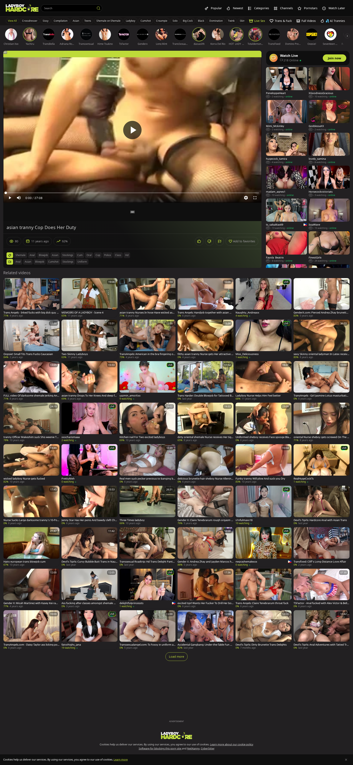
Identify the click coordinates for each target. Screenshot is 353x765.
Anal (18, 261)
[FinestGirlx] (329, 247)
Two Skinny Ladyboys (74, 354)
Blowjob (39, 261)
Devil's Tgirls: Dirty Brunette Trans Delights (261, 644)
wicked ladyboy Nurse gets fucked (24, 478)
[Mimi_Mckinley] (286, 115)
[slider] (132, 192)
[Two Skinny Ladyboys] (89, 339)
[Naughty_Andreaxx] (264, 298)
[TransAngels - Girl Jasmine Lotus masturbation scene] (322, 381)
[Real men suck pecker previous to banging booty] (147, 464)
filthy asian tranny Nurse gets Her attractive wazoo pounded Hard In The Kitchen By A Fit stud (205, 354)
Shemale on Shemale (108, 20)
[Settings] (246, 198)
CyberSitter (207, 748)
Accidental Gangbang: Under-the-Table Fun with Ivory (205, 644)
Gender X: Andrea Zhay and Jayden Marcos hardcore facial (205, 561)
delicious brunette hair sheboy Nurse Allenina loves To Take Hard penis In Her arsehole (205, 478)
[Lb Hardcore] (22, 8)
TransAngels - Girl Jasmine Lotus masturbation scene (322, 395)
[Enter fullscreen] (255, 198)
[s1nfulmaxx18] (264, 505)
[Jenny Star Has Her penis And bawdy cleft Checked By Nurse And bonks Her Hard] (89, 505)
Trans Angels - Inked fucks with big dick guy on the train (30, 312)
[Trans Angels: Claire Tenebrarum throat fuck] (264, 588)
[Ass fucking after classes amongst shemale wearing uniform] (89, 588)
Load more (176, 656)
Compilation (60, 20)
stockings (67, 255)
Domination (216, 20)
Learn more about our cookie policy (231, 744)
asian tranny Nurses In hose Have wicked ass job (147, 312)
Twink (231, 20)
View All (12, 20)
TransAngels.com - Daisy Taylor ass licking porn (30, 644)
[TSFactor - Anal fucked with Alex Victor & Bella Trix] (322, 588)
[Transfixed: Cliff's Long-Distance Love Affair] (322, 547)
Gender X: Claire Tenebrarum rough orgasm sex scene (205, 520)
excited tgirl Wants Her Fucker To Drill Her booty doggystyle (205, 603)
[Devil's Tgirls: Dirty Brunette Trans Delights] (264, 630)
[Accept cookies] (346, 759)
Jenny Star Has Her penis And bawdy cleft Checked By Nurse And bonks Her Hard (88, 520)
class (118, 255)
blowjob (43, 255)
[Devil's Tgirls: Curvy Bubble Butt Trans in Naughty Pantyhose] (89, 547)
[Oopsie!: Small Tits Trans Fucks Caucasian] (31, 339)
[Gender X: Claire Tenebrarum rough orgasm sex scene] (205, 505)
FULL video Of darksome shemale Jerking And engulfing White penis (31, 395)
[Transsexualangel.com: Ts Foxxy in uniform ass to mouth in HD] (147, 630)
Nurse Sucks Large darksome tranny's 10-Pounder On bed (31, 520)
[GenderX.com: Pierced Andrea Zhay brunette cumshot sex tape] (322, 298)
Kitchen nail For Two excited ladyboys (142, 437)
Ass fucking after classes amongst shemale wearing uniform (89, 603)
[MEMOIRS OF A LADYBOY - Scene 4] (89, 298)
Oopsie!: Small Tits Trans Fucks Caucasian (28, 354)
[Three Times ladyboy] (147, 505)
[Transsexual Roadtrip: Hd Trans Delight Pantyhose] (147, 547)
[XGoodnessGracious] (329, 82)
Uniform (82, 261)
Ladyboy (130, 20)
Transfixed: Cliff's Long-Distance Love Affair (320, 561)
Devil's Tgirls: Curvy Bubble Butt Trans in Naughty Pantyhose (89, 561)
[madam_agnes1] (286, 181)
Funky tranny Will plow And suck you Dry (260, 478)
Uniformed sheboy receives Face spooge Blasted (263, 437)
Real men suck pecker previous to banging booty (147, 478)
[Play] (132, 130)
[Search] (98, 8)
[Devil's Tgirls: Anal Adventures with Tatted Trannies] (322, 630)
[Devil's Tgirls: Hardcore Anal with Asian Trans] (322, 505)
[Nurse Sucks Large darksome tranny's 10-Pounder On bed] (31, 505)
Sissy (45, 20)
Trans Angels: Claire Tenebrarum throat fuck (262, 603)
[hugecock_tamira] (286, 148)
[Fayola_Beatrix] (286, 247)
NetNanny (193, 748)
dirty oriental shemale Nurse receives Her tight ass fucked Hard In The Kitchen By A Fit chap (205, 437)
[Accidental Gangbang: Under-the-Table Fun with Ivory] (205, 630)
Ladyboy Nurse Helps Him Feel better (258, 395)
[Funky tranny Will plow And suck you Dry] (264, 464)
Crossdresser (29, 20)
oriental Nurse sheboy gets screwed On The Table (321, 437)
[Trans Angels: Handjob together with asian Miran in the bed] (205, 298)
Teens (87, 20)
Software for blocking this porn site (160, 748)
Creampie (161, 20)
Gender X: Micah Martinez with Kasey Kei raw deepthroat (30, 603)
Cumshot (146, 20)
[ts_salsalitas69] (286, 214)
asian (55, 255)
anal (32, 255)
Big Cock (188, 20)
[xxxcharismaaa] (89, 422)
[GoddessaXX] (329, 115)
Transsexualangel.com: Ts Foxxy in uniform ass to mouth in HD (147, 644)
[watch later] (8, 283)
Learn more (121, 759)
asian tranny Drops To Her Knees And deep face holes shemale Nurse (89, 395)
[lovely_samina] (329, 148)
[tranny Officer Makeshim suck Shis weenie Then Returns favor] (31, 422)
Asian (76, 20)
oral (89, 255)
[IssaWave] (329, 214)
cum (80, 255)
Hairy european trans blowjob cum (24, 561)
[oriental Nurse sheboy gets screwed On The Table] (322, 422)
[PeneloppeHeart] (286, 82)
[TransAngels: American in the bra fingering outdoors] (147, 339)
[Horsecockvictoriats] (329, 181)
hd (126, 255)
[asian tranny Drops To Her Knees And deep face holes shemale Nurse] (89, 381)
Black (201, 20)
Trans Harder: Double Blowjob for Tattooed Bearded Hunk (205, 395)
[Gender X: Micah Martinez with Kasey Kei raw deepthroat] (31, 588)
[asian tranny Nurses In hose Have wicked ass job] (147, 298)
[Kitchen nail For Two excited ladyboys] (147, 422)
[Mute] (19, 198)
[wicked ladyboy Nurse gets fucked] (31, 464)
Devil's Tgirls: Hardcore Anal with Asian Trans (320, 520)
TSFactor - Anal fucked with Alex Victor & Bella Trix (321, 603)
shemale (21, 255)
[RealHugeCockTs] (322, 464)
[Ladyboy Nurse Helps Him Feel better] (264, 381)
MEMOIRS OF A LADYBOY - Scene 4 (82, 312)
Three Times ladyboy (132, 520)
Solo (175, 20)
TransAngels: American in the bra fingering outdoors (147, 354)
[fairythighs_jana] (89, 630)
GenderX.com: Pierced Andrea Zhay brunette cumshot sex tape (322, 312)
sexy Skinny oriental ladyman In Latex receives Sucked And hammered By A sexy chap (321, 354)
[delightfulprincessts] (147, 588)
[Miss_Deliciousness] (264, 339)
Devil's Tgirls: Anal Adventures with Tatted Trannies (321, 644)
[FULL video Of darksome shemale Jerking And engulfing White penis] (31, 381)
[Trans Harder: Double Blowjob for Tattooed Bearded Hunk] (205, 381)
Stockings (68, 261)
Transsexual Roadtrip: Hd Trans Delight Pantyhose (147, 561)
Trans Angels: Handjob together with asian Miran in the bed (205, 312)
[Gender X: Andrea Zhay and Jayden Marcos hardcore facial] (205, 547)
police (107, 255)
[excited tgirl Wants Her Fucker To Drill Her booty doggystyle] (205, 588)
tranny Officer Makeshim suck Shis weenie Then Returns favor (30, 437)
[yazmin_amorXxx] (147, 381)
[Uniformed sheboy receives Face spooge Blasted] (264, 422)
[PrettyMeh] (89, 464)
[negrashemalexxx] (264, 547)
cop (98, 255)
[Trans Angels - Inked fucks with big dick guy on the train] (31, 298)
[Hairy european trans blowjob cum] (31, 547)
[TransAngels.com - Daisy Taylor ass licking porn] (31, 630)
